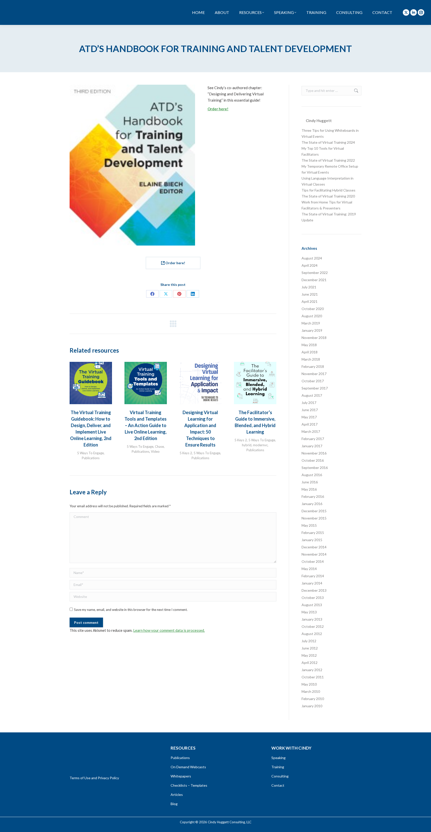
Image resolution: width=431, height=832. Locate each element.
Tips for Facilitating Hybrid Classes (328, 190)
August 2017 (312, 395)
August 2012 (312, 634)
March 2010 (311, 691)
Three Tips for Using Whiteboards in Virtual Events (330, 133)
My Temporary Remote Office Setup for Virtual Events (330, 169)
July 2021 (309, 287)
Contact (277, 785)
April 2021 (310, 301)
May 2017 (309, 417)
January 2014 (312, 583)
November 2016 (314, 453)
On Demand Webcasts (188, 767)
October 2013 (313, 597)
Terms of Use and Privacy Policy (94, 778)
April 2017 (310, 424)
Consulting (280, 776)
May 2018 (309, 345)
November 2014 (314, 554)
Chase (159, 446)
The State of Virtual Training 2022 (328, 160)
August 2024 (312, 258)
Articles (177, 794)
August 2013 (312, 605)
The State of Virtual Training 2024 (328, 142)
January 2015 (312, 540)
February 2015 (313, 532)
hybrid (246, 445)
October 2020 (313, 309)
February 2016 (313, 496)
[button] (76, 411)
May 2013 (309, 612)
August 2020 (312, 316)
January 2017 (312, 446)
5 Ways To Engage (90, 453)
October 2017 (313, 381)
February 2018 (313, 366)
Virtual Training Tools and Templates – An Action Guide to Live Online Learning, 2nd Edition (145, 425)
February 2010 (313, 699)
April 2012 (310, 662)
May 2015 (309, 525)
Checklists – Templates (189, 785)
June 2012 (310, 648)
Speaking (278, 758)
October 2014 (313, 561)
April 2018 (310, 352)
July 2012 (309, 641)
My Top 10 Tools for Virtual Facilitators (323, 151)
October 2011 (313, 677)
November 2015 (314, 518)
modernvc (260, 445)
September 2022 (315, 272)
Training (277, 767)
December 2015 (314, 511)
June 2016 (310, 482)
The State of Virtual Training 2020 (328, 196)
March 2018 (311, 359)
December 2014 (314, 547)
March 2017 (311, 431)
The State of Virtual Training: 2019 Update (329, 217)
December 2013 (314, 590)
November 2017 (314, 374)
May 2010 (309, 684)
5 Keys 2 (186, 453)
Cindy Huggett (319, 120)
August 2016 (312, 475)
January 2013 (312, 619)
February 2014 (313, 576)
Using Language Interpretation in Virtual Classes (327, 181)
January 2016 (312, 504)
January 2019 (312, 330)
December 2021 (314, 280)
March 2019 (311, 323)
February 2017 (313, 439)
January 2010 (312, 706)
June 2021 (310, 294)
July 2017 (309, 402)
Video (155, 451)
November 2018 (314, 337)
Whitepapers (181, 776)
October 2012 (313, 626)
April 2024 (310, 265)
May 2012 (309, 655)
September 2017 (315, 388)
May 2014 (309, 569)
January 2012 (312, 670)
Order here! (218, 109)
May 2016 (309, 489)
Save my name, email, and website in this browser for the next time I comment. (131, 610)
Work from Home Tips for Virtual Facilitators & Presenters (327, 205)
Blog (174, 804)
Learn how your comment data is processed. (169, 630)
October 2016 (313, 460)
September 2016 (315, 467)
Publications (91, 458)
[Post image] (91, 383)
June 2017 (310, 410)
